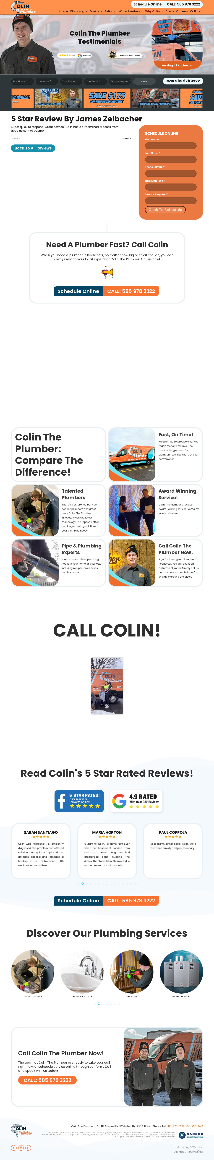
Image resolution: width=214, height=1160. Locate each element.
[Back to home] (24, 8)
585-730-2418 (194, 1126)
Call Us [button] (195, 11)
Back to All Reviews (33, 148)
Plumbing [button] (77, 11)
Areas (169, 11)
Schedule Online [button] (147, 4)
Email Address (155, 181)
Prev (17, 138)
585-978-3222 (175, 1126)
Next (126, 138)
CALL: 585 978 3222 (183, 4)
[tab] (78, 883)
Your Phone (69, 81)
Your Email (93, 81)
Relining (110, 11)
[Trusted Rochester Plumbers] (74, 55)
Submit (144, 81)
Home (63, 11)
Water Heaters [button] (129, 11)
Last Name (44, 81)
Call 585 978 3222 (183, 81)
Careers (182, 11)
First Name (20, 81)
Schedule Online (78, 291)
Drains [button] (94, 11)
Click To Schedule (165, 209)
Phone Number (155, 167)
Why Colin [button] (152, 11)
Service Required (121, 81)
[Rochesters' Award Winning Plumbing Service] (125, 55)
